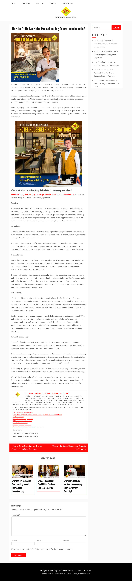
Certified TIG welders (20, 423)
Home (13, 3)
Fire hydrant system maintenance (24, 427)
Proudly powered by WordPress (53, 573)
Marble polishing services (22, 425)
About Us (26, 3)
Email (40, 541)
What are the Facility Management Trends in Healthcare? (69, 447)
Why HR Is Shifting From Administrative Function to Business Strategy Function (104, 73)
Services (40, 3)
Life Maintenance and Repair (23, 413)
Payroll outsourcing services (23, 419)
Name (14, 541)
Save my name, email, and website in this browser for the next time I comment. (43, 549)
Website (66, 541)
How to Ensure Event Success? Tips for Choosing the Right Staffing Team (26, 447)
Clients (53, 3)
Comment (15, 515)
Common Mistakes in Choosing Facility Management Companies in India (107, 83)
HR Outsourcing (18, 417)
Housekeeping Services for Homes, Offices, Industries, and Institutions (37, 415)
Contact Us (68, 3)
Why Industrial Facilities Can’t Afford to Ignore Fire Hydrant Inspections (106, 54)
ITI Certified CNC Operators (22, 421)
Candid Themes (84, 573)
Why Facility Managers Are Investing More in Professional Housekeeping (105, 44)
